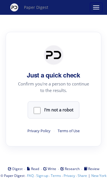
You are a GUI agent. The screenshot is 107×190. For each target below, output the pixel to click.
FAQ (30, 175)
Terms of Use (69, 130)
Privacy (69, 175)
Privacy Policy (39, 130)
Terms (56, 175)
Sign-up (42, 175)
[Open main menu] (96, 7)
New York (98, 175)
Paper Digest (36, 7)
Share (82, 175)
